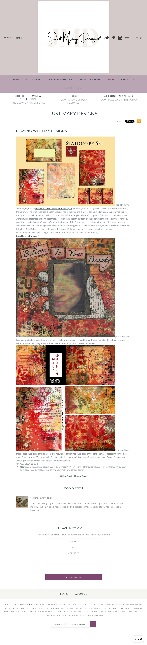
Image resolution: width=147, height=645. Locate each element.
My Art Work (74, 466)
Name (73, 541)
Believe (53, 466)
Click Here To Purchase (27, 236)
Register (68, 87)
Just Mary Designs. (21, 605)
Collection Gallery (61, 79)
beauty (46, 466)
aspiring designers (33, 466)
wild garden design (75, 469)
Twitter (107, 38)
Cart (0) (139, 38)
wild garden (60, 469)
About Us (81, 594)
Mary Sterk (62, 466)
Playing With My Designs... (42, 131)
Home (16, 79)
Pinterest (113, 38)
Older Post (66, 476)
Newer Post (80, 476)
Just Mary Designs (73, 113)
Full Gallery (33, 79)
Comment (73, 553)
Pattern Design (88, 466)
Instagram (120, 38)
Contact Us (127, 79)
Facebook (100, 38)
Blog (111, 79)
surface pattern (27, 469)
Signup (7, 38)
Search (64, 594)
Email (73, 547)
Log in (80, 87)
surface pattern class (45, 469)
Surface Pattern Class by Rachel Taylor (53, 208)
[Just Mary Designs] (73, 3)
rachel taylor (102, 466)
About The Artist (90, 79)
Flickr (127, 38)
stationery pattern (117, 466)
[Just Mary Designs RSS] (138, 121)
